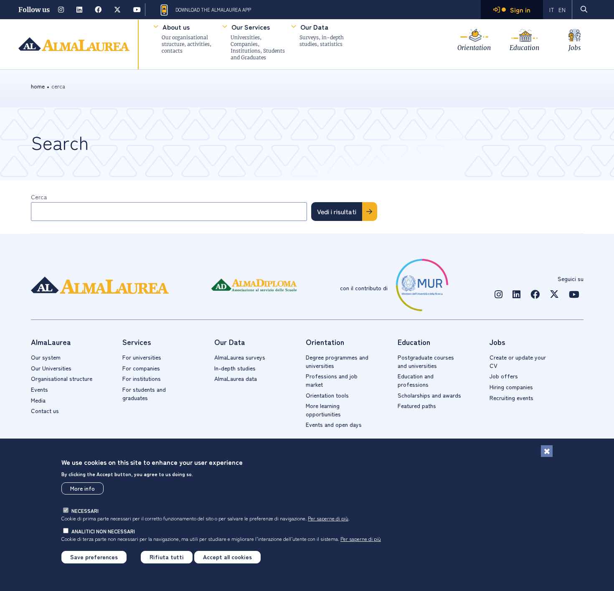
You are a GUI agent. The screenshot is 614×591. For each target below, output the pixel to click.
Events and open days (334, 424)
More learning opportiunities (323, 409)
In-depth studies (235, 368)
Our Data (314, 27)
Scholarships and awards (429, 395)
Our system (46, 357)
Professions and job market (332, 380)
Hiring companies (511, 387)
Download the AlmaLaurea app (213, 9)
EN (562, 9)
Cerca (39, 197)
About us (176, 27)
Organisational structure (61, 378)
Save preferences (94, 557)
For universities (141, 357)
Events (39, 389)
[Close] (547, 451)
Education (524, 48)
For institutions (141, 378)
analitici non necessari (103, 531)
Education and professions (416, 380)
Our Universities (51, 368)
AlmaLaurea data (235, 378)
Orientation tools (327, 395)
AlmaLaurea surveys (239, 357)
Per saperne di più (328, 517)
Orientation (474, 48)
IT (551, 9)
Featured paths (417, 405)
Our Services (250, 27)
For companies (141, 368)
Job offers (504, 376)
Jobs (574, 48)
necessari (85, 510)
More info (82, 488)
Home (38, 86)
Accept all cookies (227, 557)
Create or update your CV (518, 361)
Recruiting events (511, 397)
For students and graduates (144, 393)
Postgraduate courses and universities (426, 361)
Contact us (45, 410)
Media (38, 400)
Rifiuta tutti (167, 557)
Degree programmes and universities (337, 361)
